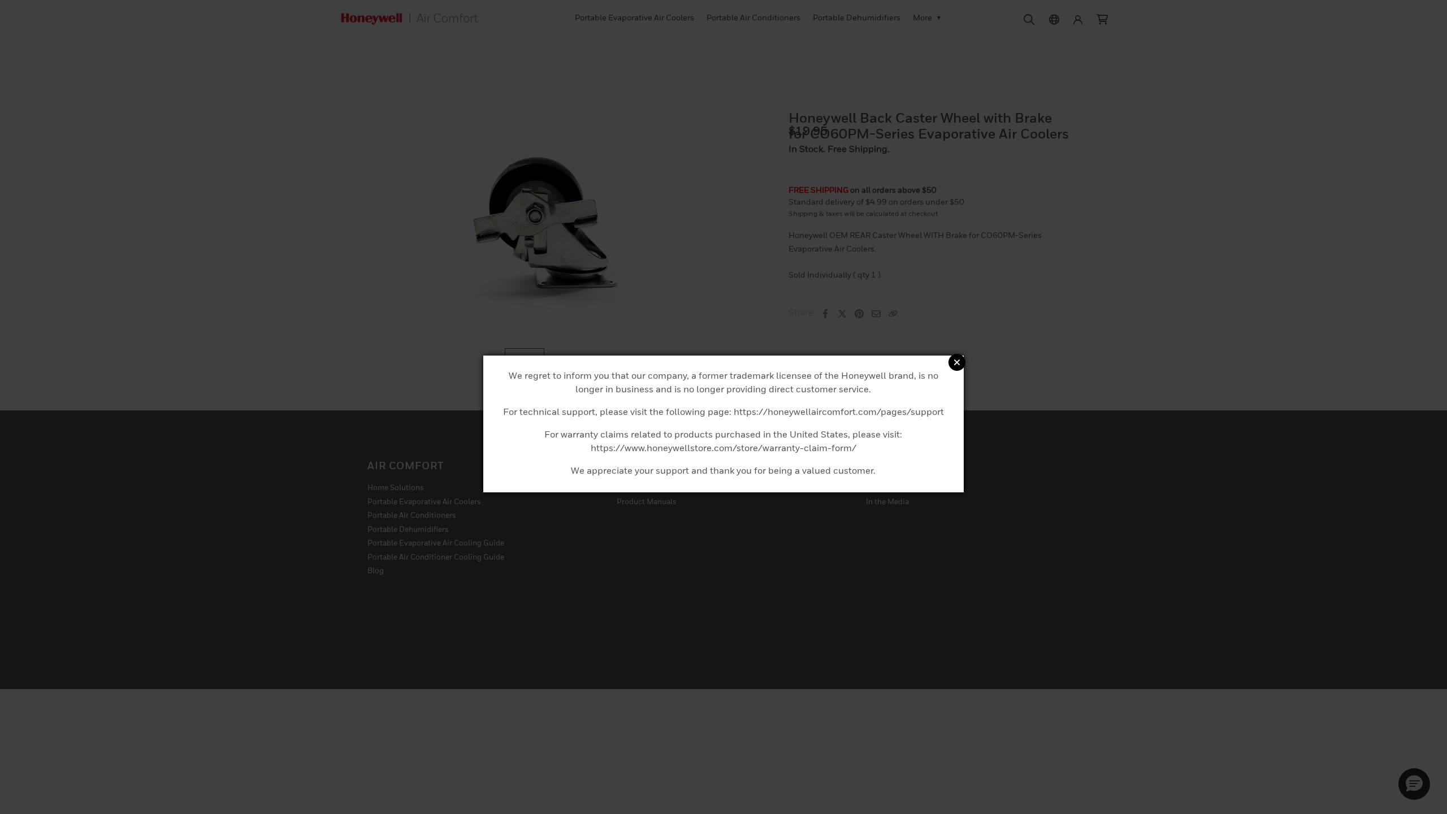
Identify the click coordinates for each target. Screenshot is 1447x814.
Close (956, 362)
